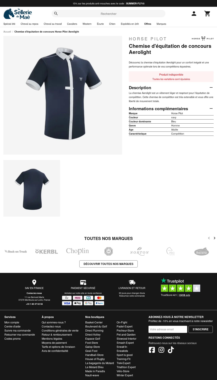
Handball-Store (94, 355)
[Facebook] (152, 350)
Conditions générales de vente (60, 330)
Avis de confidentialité (55, 351)
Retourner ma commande (19, 334)
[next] (214, 239)
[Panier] (207, 13)
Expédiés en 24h (130, 23)
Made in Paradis (95, 371)
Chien (112, 23)
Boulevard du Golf (96, 326)
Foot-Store (91, 343)
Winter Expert (125, 375)
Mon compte (11, 322)
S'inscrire (201, 329)
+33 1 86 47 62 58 (34, 303)
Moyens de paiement (54, 343)
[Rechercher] (56, 13)
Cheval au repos (29, 23)
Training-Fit (123, 359)
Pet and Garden (126, 334)
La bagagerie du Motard (99, 363)
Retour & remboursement (57, 334)
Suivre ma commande (17, 330)
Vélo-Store (123, 371)
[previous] (208, 239)
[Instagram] (161, 350)
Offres (147, 23)
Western (87, 23)
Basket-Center (94, 322)
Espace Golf (92, 339)
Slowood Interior (126, 339)
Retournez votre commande (132, 295)
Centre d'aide (12, 326)
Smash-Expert (125, 343)
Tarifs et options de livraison (58, 347)
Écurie (100, 23)
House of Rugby (95, 359)
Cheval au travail (53, 23)
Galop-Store (92, 347)
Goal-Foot (91, 351)
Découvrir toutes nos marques (108, 264)
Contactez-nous (34, 293)
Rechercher (108, 13)
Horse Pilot (148, 38)
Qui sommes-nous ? (54, 322)
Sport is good (125, 355)
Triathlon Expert (126, 367)
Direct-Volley (93, 334)
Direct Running (94, 330)
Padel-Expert (124, 326)
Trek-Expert (123, 363)
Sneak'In (122, 347)
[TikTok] (170, 350)
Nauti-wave (92, 375)
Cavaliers (72, 23)
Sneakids (122, 351)
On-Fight (122, 322)
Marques (161, 23)
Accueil (7, 31)
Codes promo (12, 339)
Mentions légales (52, 339)
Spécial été (9, 23)
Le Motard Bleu (94, 367)
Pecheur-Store (125, 330)
